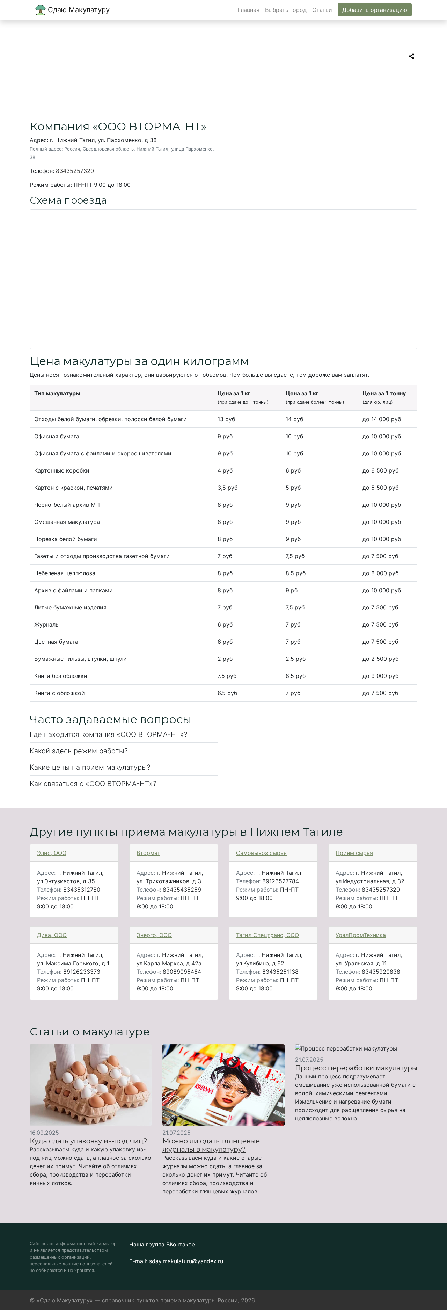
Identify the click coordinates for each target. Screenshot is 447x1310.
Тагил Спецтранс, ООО (267, 934)
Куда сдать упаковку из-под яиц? (88, 1141)
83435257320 (75, 170)
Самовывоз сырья (261, 852)
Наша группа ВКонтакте (162, 1244)
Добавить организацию (374, 9)
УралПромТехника (361, 934)
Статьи (322, 9)
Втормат (148, 852)
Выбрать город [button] (286, 9)
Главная (248, 9)
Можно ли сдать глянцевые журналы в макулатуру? (211, 1145)
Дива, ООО (52, 934)
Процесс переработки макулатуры (356, 1068)
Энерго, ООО (154, 934)
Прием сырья (354, 852)
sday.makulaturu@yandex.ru (186, 1261)
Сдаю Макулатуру (78, 10)
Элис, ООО (51, 852)
